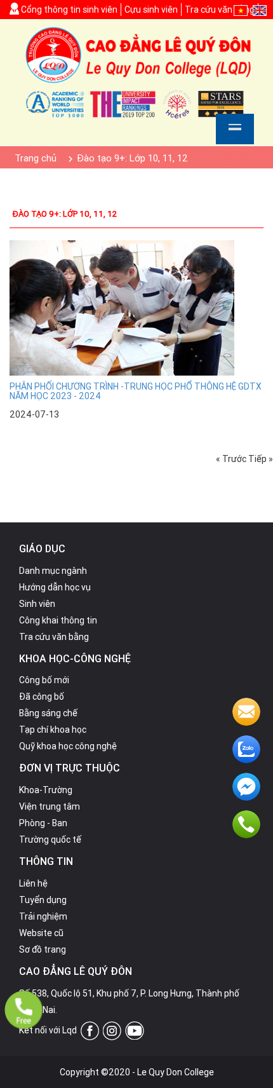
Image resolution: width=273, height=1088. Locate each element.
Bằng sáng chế (48, 713)
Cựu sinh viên (151, 9)
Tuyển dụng (43, 900)
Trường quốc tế (50, 839)
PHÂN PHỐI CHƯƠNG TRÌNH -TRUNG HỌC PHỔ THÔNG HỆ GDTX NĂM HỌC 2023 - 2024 (136, 391)
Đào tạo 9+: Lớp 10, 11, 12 (65, 214)
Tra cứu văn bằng (220, 9)
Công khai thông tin (58, 620)
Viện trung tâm (49, 806)
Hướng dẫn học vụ (55, 587)
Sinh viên (37, 603)
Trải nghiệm (43, 916)
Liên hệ (33, 883)
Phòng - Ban (43, 823)
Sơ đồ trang (42, 949)
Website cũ (41, 933)
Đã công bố (41, 696)
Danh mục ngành (53, 570)
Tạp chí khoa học (52, 729)
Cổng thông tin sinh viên (68, 9)
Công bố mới (44, 680)
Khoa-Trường (45, 790)
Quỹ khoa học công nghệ (68, 746)
